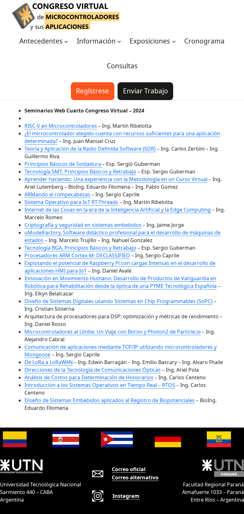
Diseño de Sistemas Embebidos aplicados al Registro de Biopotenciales (109, 400)
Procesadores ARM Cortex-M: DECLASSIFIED (77, 255)
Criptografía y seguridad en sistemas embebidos (82, 224)
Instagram (125, 495)
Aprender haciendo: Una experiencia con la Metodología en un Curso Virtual (115, 179)
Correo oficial (129, 469)
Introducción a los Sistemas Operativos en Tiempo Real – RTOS (99, 385)
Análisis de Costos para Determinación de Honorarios (88, 377)
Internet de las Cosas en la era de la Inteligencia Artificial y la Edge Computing (117, 209)
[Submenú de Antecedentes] (66, 41)
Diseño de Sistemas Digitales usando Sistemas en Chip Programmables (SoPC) (118, 301)
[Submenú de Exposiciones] (174, 41)
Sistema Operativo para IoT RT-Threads (71, 202)
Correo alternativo (135, 477)
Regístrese (92, 90)
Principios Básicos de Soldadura (63, 163)
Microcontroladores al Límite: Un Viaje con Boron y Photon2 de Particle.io (112, 331)
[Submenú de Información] (119, 41)
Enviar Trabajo (145, 90)
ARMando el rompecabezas (57, 194)
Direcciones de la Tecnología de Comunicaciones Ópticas (92, 369)
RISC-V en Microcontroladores (60, 125)
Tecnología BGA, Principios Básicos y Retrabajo (80, 247)
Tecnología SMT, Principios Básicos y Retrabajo (80, 171)
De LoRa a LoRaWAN (48, 362)
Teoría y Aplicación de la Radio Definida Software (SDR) (90, 148)
